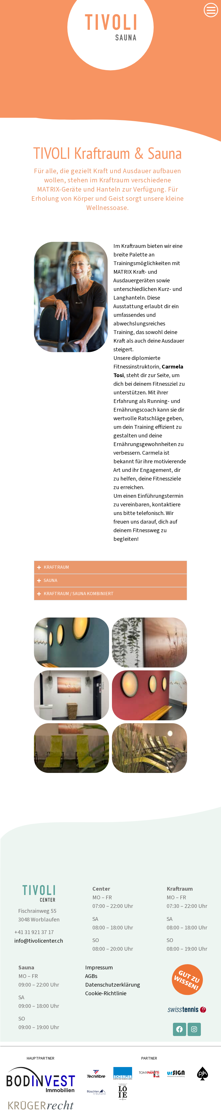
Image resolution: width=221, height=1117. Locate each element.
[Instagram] (194, 1029)
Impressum (99, 968)
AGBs (91, 976)
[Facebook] (179, 1029)
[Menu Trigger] (211, 10)
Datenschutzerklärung (112, 985)
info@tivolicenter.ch (38, 941)
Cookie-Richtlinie (105, 993)
